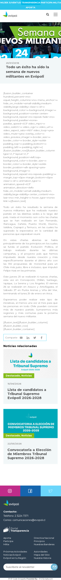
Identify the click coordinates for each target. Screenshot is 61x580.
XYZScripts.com (46, 579)
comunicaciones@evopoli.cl (29, 520)
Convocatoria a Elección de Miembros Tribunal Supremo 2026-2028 (29, 454)
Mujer (4, 2)
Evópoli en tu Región (14, 558)
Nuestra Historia (42, 558)
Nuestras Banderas (44, 544)
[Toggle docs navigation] (55, 14)
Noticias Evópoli (12, 554)
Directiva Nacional (44, 538)
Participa (47, 2)
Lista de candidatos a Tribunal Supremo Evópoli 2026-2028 (26, 394)
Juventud (15, 2)
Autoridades (40, 551)
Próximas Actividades (15, 551)
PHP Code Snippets (17, 579)
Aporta (30, 7)
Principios (39, 541)
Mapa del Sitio (42, 554)
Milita (57, 2)
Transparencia (31, 2)
